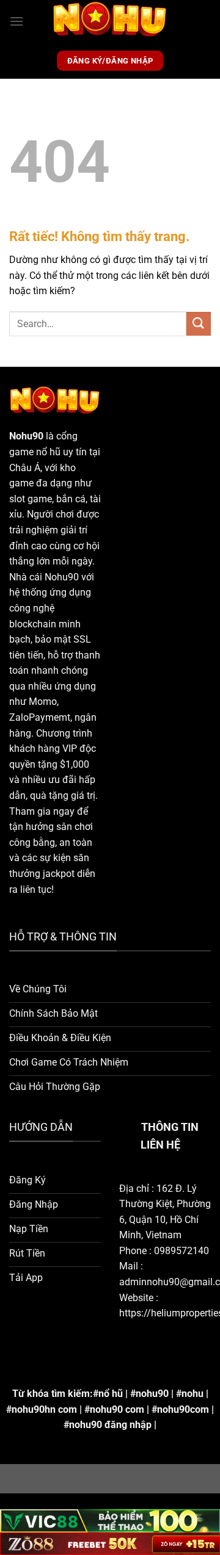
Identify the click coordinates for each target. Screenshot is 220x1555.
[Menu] (16, 21)
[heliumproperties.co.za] (110, 21)
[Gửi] (198, 324)
